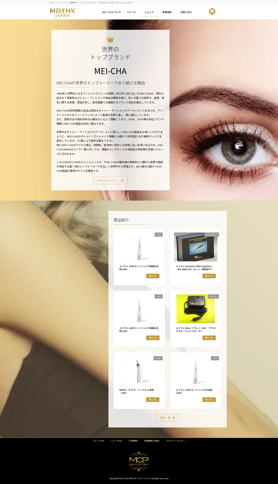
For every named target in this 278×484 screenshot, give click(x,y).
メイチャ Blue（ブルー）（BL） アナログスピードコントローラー (195, 329)
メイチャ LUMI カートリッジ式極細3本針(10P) (138, 268)
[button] (110, 180)
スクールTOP (98, 441)
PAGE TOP (268, 466)
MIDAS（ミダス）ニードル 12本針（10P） (136, 391)
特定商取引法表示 (152, 441)
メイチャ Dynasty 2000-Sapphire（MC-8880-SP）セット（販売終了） (195, 268)
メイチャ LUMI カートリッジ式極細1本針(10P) (138, 329)
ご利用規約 (133, 441)
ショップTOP (116, 441)
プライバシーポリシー (175, 441)
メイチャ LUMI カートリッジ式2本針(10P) (194, 391)
